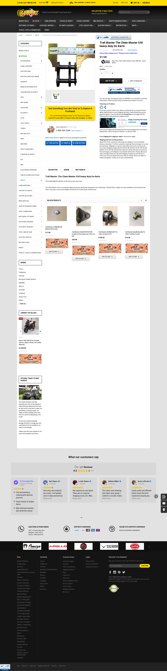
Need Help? (42, 2)
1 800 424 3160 (63, 130)
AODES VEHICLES (22, 561)
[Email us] (164, 503)
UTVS (22, 118)
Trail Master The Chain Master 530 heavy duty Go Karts (59, 35)
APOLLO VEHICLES (23, 580)
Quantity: (102, 69)
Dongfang (22, 293)
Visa (83, 530)
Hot (21, 159)
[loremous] (32, 546)
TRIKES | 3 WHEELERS (24, 625)
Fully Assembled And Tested (29, 175)
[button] (5, 667)
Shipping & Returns (69, 569)
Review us (66, 592)
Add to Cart (110, 81)
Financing (66, 578)
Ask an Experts (76, 130)
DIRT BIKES (24, 102)
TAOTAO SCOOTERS (82, 21)
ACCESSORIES (25, 61)
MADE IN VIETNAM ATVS (28, 87)
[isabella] (58, 546)
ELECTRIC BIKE (25, 71)
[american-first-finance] (105, 107)
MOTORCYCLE (25, 133)
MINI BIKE (23, 144)
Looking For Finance (57, 2)
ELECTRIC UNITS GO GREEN (29, 76)
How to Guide (67, 586)
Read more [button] (47, 498)
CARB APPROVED (50, 21)
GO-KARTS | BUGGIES (66, 25)
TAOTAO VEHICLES (23, 583)
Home (20, 35)
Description (52, 170)
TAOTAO (21, 276)
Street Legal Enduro (27, 149)
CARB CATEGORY (26, 66)
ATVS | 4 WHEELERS (138, 21)
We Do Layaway (68, 583)
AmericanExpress (93, 530)
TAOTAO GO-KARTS (66, 21)
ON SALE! (20, 577)
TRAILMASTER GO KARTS (29, 92)
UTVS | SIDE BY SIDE (85, 25)
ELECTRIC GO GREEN (23, 622)
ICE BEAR (22, 290)
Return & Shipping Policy (70, 581)
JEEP (22, 139)
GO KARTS (23, 113)
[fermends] (109, 546)
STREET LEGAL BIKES (23, 616)
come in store (80, 143)
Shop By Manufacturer (117, 21)
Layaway (65, 564)
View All (23, 304)
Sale (21, 164)
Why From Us (80, 170)
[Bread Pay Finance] (101, 107)
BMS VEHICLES (98, 21)
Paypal (77, 530)
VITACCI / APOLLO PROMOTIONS (30, 30)
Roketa (21, 300)
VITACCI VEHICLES (23, 591)
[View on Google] (45, 482)
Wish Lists (124, 2)
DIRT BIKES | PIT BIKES (26, 25)
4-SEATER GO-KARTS (27, 154)
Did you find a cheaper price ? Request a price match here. (119, 53)
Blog (64, 572)
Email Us (67, 143)
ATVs (22, 97)
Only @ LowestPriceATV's (102, 12)
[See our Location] (164, 510)
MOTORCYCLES (121, 25)
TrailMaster (22, 272)
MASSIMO (22, 283)
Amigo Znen (22, 297)
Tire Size (19, 647)
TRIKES (46, 30)
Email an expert (72, 127)
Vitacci (21, 269)
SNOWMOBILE (21, 608)
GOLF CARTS (24, 123)
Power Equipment (22, 630)
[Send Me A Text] (164, 497)
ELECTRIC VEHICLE (104, 25)
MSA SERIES (21, 641)
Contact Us (66, 575)
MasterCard (88, 530)
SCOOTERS (24, 107)
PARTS (134, 25)
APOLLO (21, 286)
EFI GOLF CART (21, 639)
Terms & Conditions (69, 567)
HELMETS (23, 82)
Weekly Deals (24, 21)
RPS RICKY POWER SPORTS (27, 279)
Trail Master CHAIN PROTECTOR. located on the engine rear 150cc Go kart (83, 234)
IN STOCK (36, 21)
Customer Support (68, 561)
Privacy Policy (90, 561)
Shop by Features (22, 644)
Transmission (21, 650)
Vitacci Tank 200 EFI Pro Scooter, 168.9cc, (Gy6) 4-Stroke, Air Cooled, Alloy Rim (30, 342)
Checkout (146, 3)
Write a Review (132, 50)
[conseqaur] (135, 546)
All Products (21, 636)
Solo (98, 530)
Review (66, 170)
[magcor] (83, 546)
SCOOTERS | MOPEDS (47, 25)
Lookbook (20, 658)
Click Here (139, 100)
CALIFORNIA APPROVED (28, 170)
